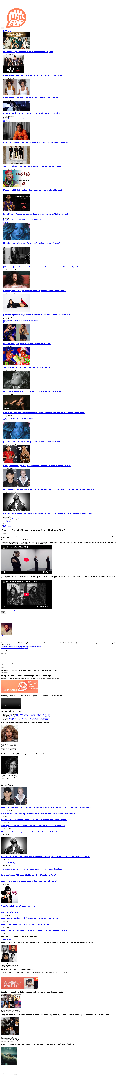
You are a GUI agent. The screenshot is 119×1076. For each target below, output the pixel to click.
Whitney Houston (8, 136)
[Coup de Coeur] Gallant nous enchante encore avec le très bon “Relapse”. (36, 160)
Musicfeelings (7, 957)
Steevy (2, 653)
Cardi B (23, 536)
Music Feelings (7, 139)
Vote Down (3, 631)
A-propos (8, 539)
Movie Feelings (7, 49)
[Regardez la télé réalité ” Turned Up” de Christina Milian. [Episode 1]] (13, 90)
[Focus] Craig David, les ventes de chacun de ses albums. (26, 942)
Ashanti (19, 436)
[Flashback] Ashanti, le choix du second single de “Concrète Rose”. (32, 409)
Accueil (5, 48)
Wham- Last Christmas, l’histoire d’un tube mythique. (27, 385)
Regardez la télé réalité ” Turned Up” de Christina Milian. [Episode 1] (33, 93)
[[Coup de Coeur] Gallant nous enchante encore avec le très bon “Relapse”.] (16, 157)
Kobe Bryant (6, 237)
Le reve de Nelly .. (8, 881)
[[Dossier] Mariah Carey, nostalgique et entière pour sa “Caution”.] (16, 258)
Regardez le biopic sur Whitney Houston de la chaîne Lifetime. (31, 115)
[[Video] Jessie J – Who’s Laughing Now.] (9, 921)
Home (5, 543)
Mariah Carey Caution (32, 338)
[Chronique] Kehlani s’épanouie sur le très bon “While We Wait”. (29, 850)
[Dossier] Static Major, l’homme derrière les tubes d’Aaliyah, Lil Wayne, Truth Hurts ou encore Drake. (47, 531)
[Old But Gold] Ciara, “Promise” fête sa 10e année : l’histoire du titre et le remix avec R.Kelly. (44, 431)
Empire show (32, 136)
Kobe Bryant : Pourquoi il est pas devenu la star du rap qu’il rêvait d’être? (35, 232)
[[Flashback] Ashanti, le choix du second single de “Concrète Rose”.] (16, 406)
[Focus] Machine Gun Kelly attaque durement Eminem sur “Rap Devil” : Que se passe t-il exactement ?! (48, 507)
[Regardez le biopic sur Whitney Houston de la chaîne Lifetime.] (16, 112)
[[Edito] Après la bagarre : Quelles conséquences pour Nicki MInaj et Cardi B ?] (16, 480)
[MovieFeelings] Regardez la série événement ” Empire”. (28, 69)
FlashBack (6, 340)
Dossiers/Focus (7, 438)
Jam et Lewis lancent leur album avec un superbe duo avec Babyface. (34, 184)
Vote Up (2, 630)
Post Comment (4, 690)
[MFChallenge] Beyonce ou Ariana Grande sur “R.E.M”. (27, 362)
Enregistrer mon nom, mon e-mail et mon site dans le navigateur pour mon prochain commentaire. (29, 688)
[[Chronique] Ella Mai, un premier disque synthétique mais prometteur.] (16, 305)
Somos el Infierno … (9, 930)
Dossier (24, 338)
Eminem (19, 536)
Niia (18, 628)
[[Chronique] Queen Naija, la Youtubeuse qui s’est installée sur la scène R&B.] (16, 329)
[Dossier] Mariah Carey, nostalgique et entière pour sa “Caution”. (32, 261)
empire (15, 136)
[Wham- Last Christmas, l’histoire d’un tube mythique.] (16, 382)
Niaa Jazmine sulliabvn (10, 628)
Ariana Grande (13, 436)
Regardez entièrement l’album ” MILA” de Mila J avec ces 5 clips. (31, 131)
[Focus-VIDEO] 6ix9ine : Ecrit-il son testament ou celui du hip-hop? (32, 208)
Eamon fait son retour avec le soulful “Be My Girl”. (14, 665)
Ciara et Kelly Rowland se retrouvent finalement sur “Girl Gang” (29, 899)
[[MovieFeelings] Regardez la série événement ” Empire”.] (16, 66)
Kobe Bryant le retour (37, 237)
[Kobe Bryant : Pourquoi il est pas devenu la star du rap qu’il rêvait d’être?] (16, 228)
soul (4, 436)
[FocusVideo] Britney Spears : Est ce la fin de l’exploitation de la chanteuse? (34, 948)
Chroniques (6, 240)
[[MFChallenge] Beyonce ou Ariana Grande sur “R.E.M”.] (16, 358)
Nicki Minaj (13, 536)
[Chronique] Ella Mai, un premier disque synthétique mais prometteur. (34, 309)
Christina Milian (25, 136)
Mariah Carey (6, 338)
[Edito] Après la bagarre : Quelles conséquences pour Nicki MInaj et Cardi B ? (37, 483)
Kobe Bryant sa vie (15, 237)
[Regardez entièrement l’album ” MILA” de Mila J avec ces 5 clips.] (16, 128)
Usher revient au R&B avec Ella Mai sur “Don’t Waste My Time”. (28, 893)
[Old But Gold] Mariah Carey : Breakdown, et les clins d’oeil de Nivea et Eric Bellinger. (38, 831)
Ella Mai (20, 338)
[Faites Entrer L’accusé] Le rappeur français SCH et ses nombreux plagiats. (21, 664)
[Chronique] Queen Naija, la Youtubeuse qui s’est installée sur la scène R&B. (37, 332)
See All (5, 138)
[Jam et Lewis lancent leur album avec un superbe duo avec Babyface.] (16, 181)
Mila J (19, 136)
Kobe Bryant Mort (26, 237)
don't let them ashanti (27, 436)
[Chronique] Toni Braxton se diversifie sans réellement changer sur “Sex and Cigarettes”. (42, 285)
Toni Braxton (14, 338)
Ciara (7, 436)
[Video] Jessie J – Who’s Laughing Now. (18, 924)
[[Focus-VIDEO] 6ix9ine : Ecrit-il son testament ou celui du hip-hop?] (16, 205)
